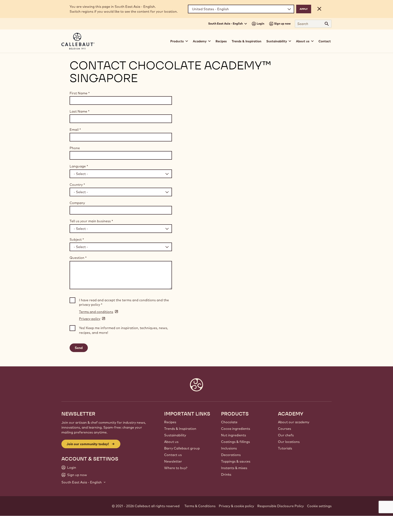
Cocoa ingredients (235, 429)
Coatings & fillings (235, 442)
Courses (284, 429)
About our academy (293, 422)
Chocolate (229, 422)
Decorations (231, 455)
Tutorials (285, 448)
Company (77, 203)
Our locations (289, 442)
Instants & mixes (234, 468)
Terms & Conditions (200, 506)
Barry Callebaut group (182, 448)
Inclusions (229, 448)
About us (171, 442)
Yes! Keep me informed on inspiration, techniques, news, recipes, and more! (123, 330)
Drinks (226, 474)
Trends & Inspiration (246, 41)
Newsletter (173, 461)
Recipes (221, 41)
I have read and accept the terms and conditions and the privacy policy (124, 302)
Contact (324, 41)
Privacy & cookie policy (236, 506)
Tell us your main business (91, 221)
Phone (75, 148)
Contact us (173, 455)
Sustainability (175, 435)
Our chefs (286, 435)
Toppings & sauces (235, 461)
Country (77, 185)
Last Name (79, 111)
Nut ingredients (233, 435)
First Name (80, 93)
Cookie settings (319, 506)
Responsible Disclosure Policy (280, 506)
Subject (77, 239)
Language (79, 166)
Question (78, 258)
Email (75, 130)
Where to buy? (175, 468)
